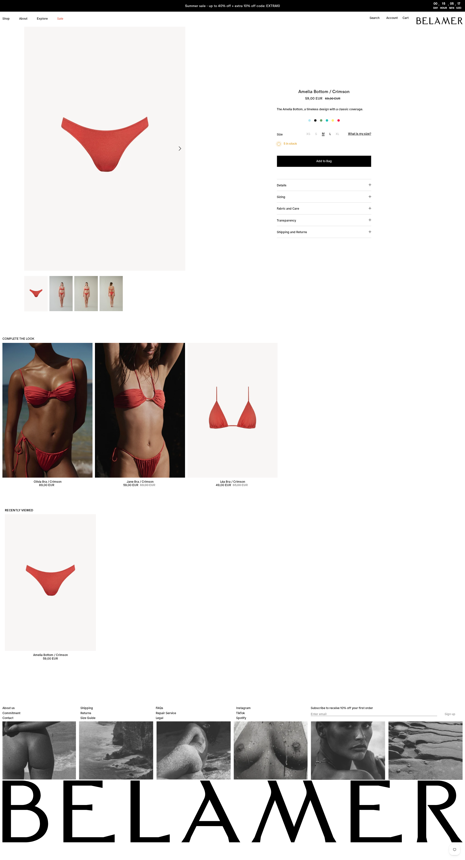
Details (282, 185)
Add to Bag (324, 161)
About (23, 18)
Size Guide (87, 718)
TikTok (240, 713)
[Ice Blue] (309, 120)
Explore (42, 18)
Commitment (11, 713)
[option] (104, 149)
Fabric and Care (288, 208)
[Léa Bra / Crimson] (232, 410)
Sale (60, 18)
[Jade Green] (321, 120)
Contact (7, 718)
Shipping (86, 708)
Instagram (243, 708)
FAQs (159, 708)
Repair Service (166, 713)
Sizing (281, 197)
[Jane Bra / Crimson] (140, 410)
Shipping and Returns (292, 232)
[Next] (180, 148)
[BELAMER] (440, 20)
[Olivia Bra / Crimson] (47, 410)
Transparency (286, 220)
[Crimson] (338, 120)
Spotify (241, 718)
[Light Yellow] (332, 120)
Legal (159, 718)
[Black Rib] (315, 120)
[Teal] (327, 120)
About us (8, 708)
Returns (85, 713)
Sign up (450, 714)
